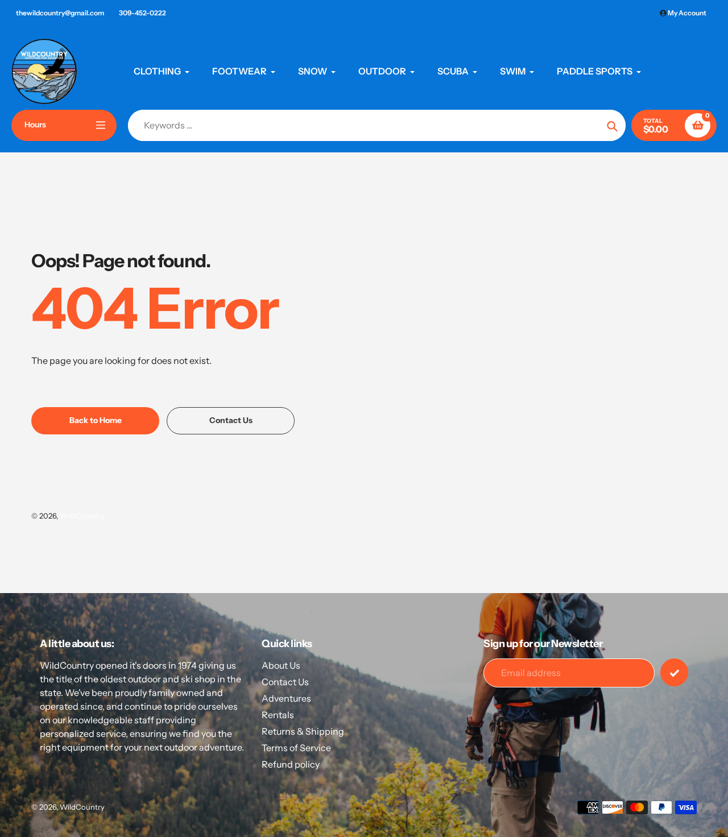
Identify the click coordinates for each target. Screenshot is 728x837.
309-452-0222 (142, 13)
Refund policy (291, 764)
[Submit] (674, 672)
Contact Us (285, 681)
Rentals (278, 714)
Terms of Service (296, 747)
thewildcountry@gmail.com (60, 13)
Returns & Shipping (303, 731)
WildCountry (82, 515)
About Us (281, 665)
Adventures (286, 698)
